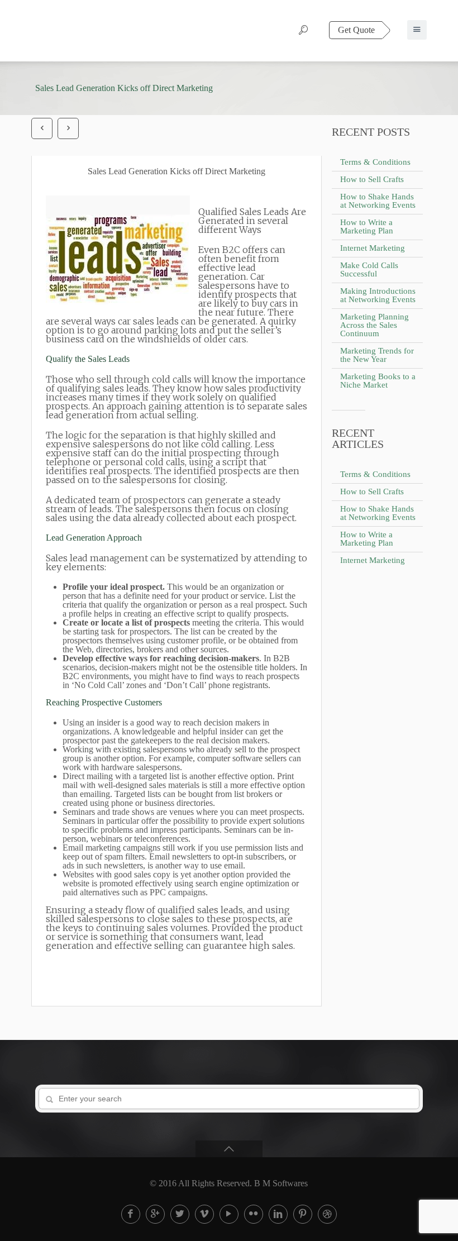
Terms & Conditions (375, 161)
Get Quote (356, 30)
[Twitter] (179, 1214)
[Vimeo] (204, 1214)
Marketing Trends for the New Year (377, 355)
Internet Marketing (372, 248)
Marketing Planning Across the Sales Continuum (374, 325)
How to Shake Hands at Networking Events (378, 200)
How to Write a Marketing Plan (366, 226)
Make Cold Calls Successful (369, 269)
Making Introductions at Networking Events (378, 295)
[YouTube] (229, 1214)
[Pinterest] (302, 1214)
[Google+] (155, 1214)
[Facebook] (130, 1214)
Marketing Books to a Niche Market (378, 380)
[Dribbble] (327, 1214)
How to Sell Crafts (372, 179)
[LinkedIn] (278, 1214)
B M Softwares (281, 1183)
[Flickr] (253, 1214)
